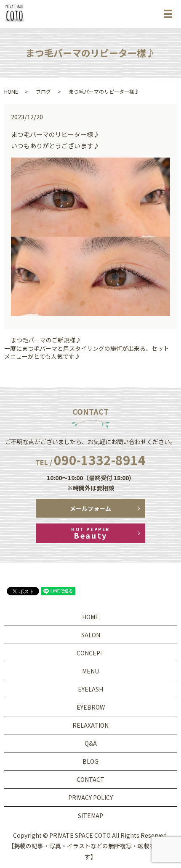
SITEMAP (90, 815)
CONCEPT (90, 653)
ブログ (43, 91)
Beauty (90, 533)
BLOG (90, 761)
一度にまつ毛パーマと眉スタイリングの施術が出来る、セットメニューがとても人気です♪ (86, 353)
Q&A (91, 743)
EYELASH (90, 689)
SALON (90, 635)
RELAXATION (90, 725)
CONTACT (90, 779)
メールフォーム (90, 508)
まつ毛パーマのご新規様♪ (46, 340)
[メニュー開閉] (168, 14)
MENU (90, 671)
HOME (11, 91)
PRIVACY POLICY (90, 797)
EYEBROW (91, 707)
